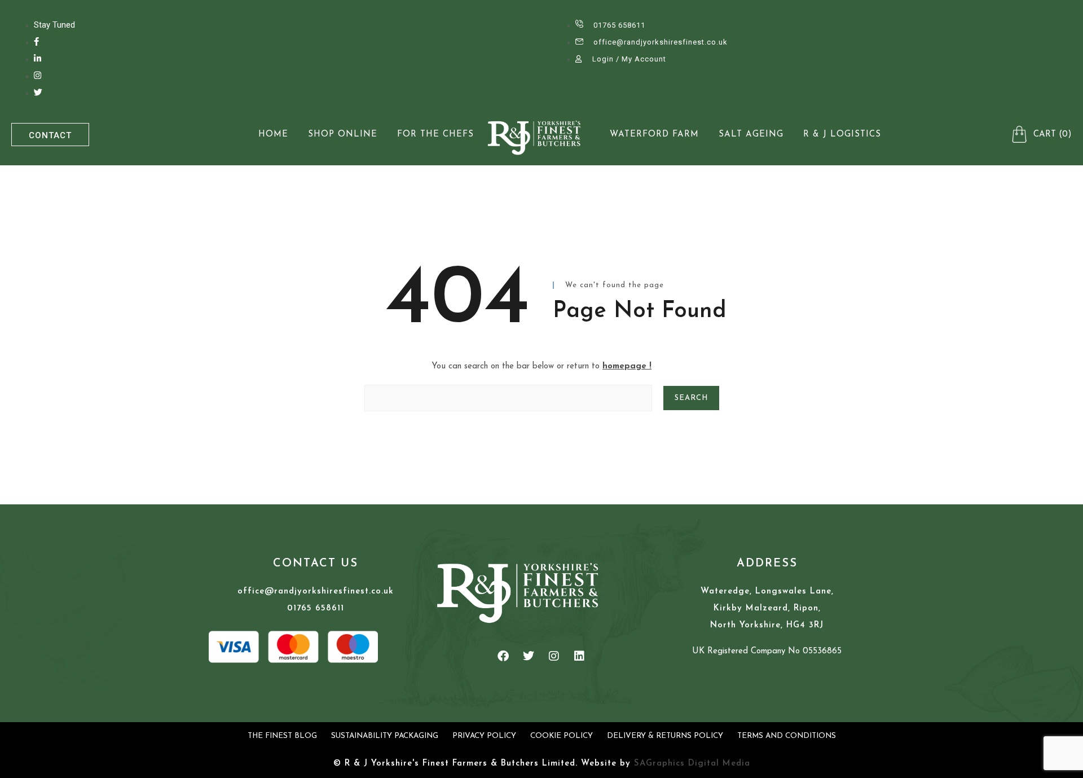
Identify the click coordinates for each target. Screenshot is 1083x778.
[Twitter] (528, 656)
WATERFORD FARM (654, 134)
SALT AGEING (751, 134)
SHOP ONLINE (342, 134)
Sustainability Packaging (384, 736)
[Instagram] (554, 656)
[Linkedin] (579, 656)
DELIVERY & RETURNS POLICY (665, 736)
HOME (273, 134)
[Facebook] (503, 656)
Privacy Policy (484, 736)
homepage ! (626, 366)
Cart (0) (1052, 134)
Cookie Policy (561, 736)
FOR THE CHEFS (435, 134)
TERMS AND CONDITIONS (786, 736)
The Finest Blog (282, 736)
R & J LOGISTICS (842, 134)
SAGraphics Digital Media (692, 763)
